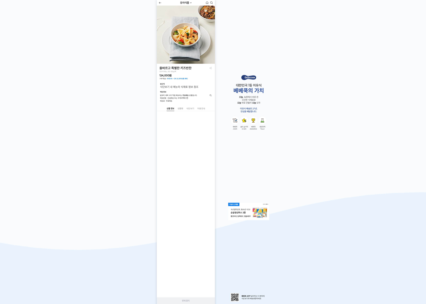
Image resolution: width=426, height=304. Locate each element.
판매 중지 (186, 300)
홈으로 (207, 3)
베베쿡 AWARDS (253, 128)
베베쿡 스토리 (235, 128)
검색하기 (211, 3)
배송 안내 (211, 95)
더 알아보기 (187, 98)
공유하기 (210, 68)
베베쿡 (248, 77)
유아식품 (184, 2)
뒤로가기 (160, 3)
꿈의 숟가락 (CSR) (244, 128)
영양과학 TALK (262, 128)
